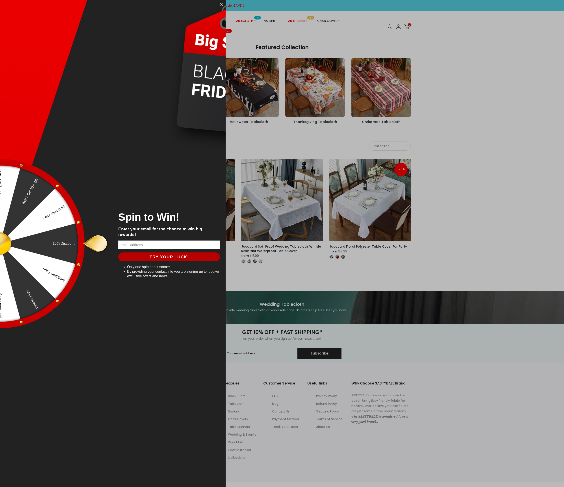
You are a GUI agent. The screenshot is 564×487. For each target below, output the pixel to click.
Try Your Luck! (169, 257)
